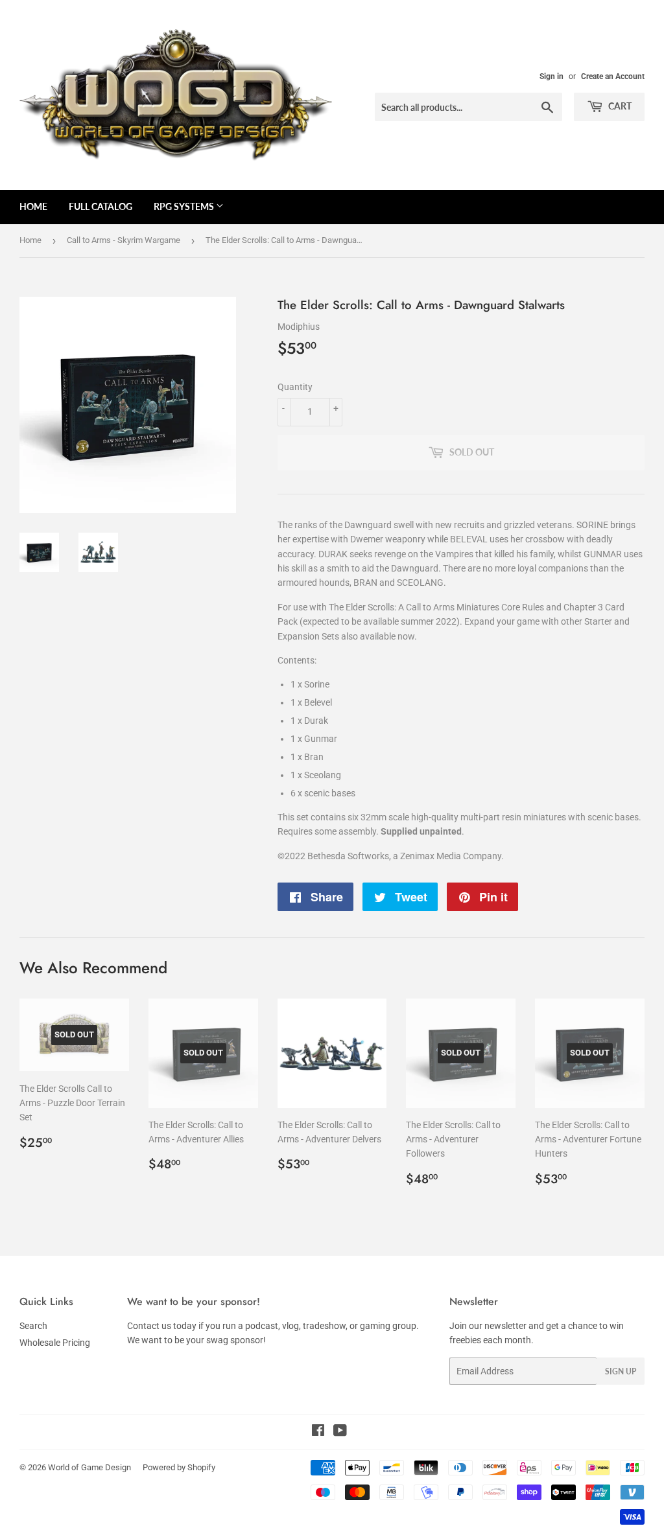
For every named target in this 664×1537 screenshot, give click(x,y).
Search (33, 1326)
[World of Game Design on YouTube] (340, 1432)
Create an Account (613, 76)
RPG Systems (185, 206)
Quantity (295, 387)
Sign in (551, 76)
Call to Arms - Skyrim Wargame (123, 240)
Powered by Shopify (179, 1467)
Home (33, 206)
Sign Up (620, 1371)
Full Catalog (100, 206)
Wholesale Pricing (54, 1342)
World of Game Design (89, 1467)
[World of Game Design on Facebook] (318, 1432)
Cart (619, 105)
